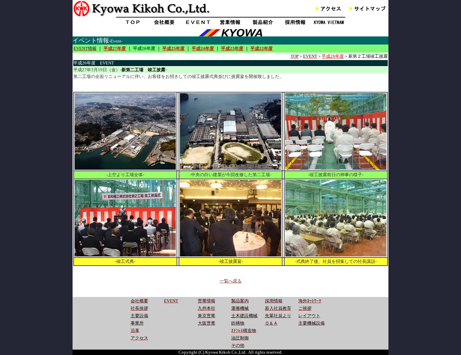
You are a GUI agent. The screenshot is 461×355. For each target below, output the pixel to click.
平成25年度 (173, 48)
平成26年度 (333, 56)
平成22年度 (261, 48)
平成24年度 (203, 48)
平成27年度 (115, 48)
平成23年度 (232, 48)
